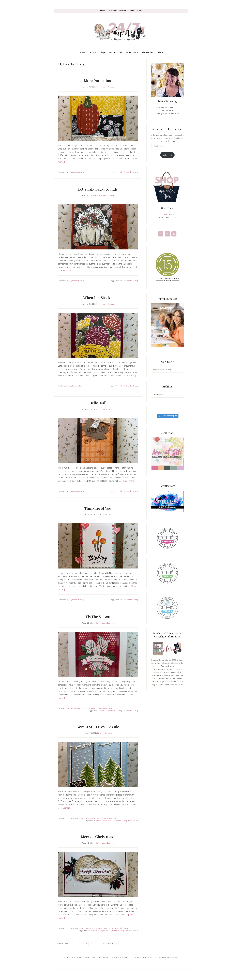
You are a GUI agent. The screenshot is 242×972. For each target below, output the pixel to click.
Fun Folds (97, 821)
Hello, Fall (97, 402)
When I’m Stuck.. (97, 297)
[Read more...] (67, 270)
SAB (126, 931)
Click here (163, 214)
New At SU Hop (133, 821)
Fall (67, 172)
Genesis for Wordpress (154, 957)
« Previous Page (61, 944)
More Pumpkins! (98, 80)
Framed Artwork (91, 708)
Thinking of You (97, 508)
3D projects (69, 708)
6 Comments (107, 733)
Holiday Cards (106, 821)
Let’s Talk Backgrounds (98, 189)
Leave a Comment (108, 87)
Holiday (119, 711)
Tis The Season (97, 616)
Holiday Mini (99, 928)
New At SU (112, 818)
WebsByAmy (173, 957)
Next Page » (112, 944)
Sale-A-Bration (133, 931)
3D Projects (101, 711)
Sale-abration (124, 928)
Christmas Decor (79, 708)
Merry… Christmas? (98, 836)
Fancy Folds (89, 818)
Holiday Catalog (103, 931)
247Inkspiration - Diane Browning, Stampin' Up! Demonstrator (121, 31)
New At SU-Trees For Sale (98, 726)
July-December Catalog (76, 172)
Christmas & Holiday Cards (75, 818)
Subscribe (167, 155)
